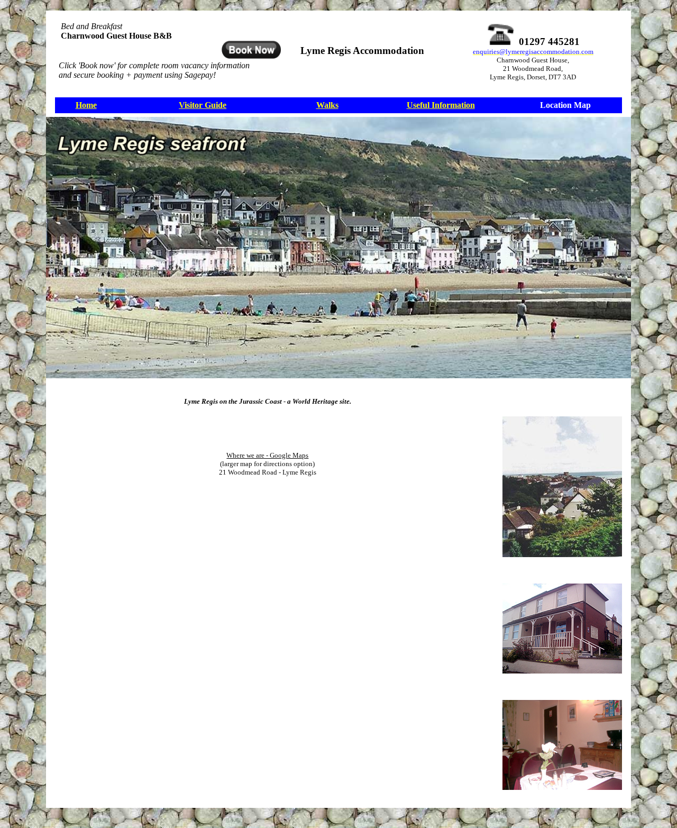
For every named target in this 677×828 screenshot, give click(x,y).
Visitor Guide (202, 105)
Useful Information (441, 105)
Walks (327, 105)
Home (86, 105)
